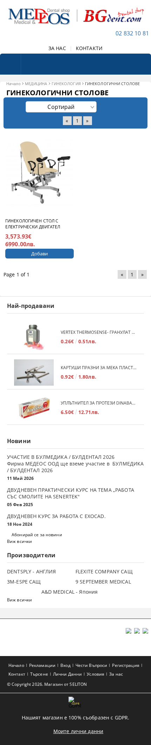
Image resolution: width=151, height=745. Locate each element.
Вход (65, 665)
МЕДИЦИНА (36, 83)
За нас (116, 674)
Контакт (16, 674)
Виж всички (19, 541)
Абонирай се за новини (37, 535)
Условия (95, 674)
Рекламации (42, 665)
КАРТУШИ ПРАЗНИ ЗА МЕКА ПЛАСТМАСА (99, 368)
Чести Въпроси (91, 665)
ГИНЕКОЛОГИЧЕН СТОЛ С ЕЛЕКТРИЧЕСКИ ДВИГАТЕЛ (32, 224)
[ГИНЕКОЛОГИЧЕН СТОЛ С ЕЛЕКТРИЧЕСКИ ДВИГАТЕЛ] (39, 174)
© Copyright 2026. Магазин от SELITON (47, 684)
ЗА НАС (57, 48)
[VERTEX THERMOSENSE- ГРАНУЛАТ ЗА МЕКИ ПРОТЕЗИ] (34, 337)
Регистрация (125, 665)
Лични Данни (67, 674)
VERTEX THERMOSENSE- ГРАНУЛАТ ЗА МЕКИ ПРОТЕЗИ (99, 332)
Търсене (39, 674)
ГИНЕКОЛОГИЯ (66, 83)
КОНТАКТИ (89, 48)
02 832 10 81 (132, 33)
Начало (13, 83)
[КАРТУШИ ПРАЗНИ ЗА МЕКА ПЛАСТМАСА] (34, 372)
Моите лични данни (78, 731)
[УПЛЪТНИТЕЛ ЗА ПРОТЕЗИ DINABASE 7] (34, 408)
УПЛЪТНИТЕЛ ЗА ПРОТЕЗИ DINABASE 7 (99, 403)
